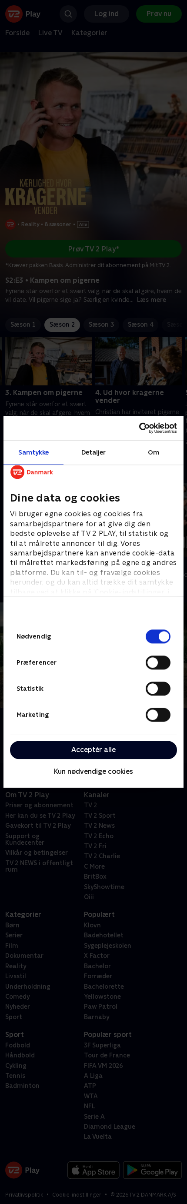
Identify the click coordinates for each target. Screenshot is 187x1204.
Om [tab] (153, 452)
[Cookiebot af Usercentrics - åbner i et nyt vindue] (139, 428)
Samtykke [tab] (33, 452)
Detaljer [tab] (93, 452)
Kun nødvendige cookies (93, 771)
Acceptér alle (93, 750)
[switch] (158, 662)
